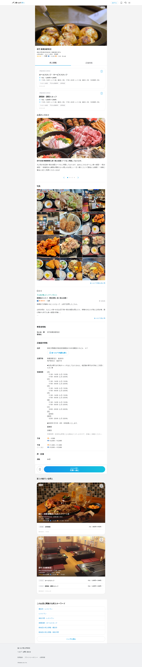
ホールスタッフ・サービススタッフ (53, 75)
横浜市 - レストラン (46, 609)
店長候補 (47, 526)
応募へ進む (74, 469)
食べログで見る (98, 318)
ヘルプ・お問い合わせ (24, 652)
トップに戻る (71, 639)
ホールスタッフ (49, 580)
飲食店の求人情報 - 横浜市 (48, 627)
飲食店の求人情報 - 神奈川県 (49, 632)
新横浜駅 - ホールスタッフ (48, 623)
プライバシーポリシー (31, 657)
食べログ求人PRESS (24, 648)
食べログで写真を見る (96, 283)
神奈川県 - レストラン (46, 618)
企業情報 (42, 657)
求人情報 (53, 62)
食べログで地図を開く (59, 353)
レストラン (42, 613)
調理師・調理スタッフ (48, 97)
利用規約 (20, 657)
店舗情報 (89, 62)
